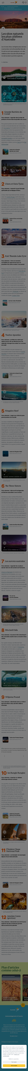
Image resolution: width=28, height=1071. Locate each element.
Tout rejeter (14, 1062)
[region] (14, 1056)
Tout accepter (14, 1065)
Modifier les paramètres (14, 1059)
